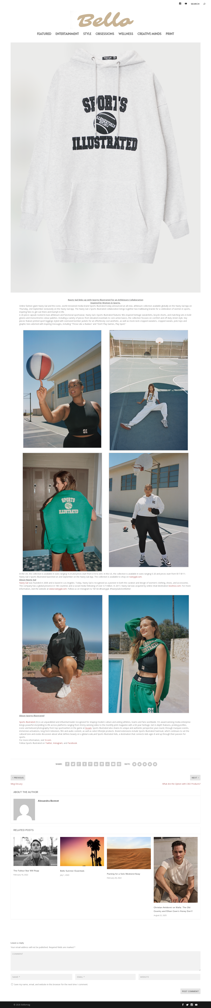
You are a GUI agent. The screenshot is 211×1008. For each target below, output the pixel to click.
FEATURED (44, 34)
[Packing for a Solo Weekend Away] (129, 853)
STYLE (87, 34)
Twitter (48, 743)
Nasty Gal (23, 582)
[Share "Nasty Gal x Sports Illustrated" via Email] (113, 764)
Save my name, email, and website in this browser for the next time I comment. (51, 984)
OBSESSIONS (105, 34)
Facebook (72, 743)
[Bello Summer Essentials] (82, 851)
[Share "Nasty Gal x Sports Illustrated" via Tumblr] (84, 764)
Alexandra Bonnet (48, 801)
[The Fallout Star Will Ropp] (35, 851)
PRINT (170, 34)
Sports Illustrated (27, 722)
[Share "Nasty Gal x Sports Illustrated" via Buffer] (102, 764)
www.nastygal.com (58, 588)
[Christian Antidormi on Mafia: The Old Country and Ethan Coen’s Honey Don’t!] (176, 870)
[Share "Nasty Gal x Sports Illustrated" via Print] (119, 764)
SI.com (47, 740)
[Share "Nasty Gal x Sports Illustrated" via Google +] (79, 764)
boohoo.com (175, 585)
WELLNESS (126, 34)
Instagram (58, 743)
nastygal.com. (135, 576)
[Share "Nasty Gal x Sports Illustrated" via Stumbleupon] (107, 764)
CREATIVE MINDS (149, 34)
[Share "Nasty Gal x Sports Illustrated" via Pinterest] (90, 764)
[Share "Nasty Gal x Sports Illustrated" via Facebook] (67, 764)
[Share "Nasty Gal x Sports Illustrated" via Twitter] (73, 764)
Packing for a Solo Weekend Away (123, 874)
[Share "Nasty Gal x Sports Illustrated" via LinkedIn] (96, 764)
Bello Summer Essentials (72, 871)
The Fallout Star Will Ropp (26, 871)
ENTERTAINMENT (67, 34)
